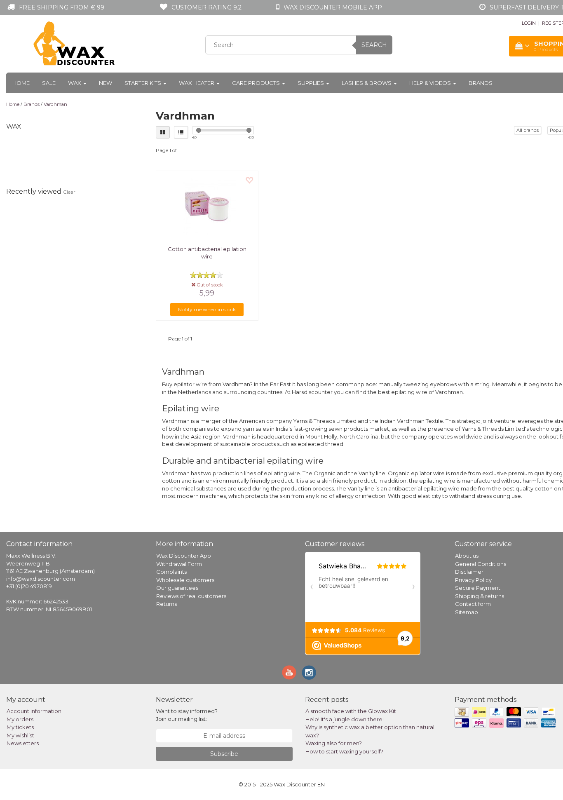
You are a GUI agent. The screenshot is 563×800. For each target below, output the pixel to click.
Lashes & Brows (367, 83)
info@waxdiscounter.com (40, 578)
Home (21, 83)
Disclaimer (469, 571)
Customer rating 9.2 (206, 7)
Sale (49, 83)
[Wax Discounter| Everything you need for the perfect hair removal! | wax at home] (74, 44)
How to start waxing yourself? (344, 751)
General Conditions (480, 564)
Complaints (171, 571)
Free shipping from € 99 (61, 7)
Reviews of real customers (191, 596)
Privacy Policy (473, 580)
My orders (20, 719)
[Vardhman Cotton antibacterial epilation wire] (207, 206)
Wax (75, 83)
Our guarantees (177, 587)
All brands (527, 130)
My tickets (20, 727)
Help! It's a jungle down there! (344, 719)
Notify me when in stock (207, 309)
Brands (481, 83)
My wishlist (20, 735)
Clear (69, 192)
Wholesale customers (185, 580)
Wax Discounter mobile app (333, 7)
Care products (256, 83)
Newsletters (23, 743)
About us (467, 555)
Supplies (311, 83)
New (105, 83)
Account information (34, 711)
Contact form (473, 604)
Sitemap (466, 612)
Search (374, 45)
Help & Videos (430, 83)
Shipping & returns (479, 596)
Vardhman (55, 104)
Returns (166, 604)
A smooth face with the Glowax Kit (350, 711)
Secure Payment (477, 587)
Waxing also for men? (333, 743)
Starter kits (143, 83)
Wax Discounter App (183, 555)
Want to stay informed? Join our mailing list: (187, 715)
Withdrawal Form (179, 564)
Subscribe (224, 754)
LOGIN (529, 23)
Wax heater (197, 83)
